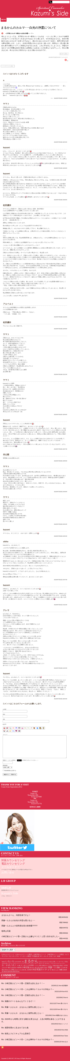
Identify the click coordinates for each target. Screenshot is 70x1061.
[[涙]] (13, 731)
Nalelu (3, 961)
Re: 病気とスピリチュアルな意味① (15, 1034)
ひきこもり (52, 956)
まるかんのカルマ (43, 961)
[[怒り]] (34, 728)
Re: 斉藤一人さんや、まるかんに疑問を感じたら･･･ (22, 1007)
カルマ (15, 963)
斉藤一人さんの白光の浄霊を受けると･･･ (18, 920)
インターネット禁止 (62, 961)
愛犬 (38, 967)
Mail (52, 98)
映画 (58, 956)
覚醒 (60, 970)
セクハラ (41, 963)
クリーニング (20, 963)
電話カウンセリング (13, 864)
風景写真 (15, 971)
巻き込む (32, 967)
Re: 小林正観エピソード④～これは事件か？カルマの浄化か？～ (27, 989)
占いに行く (49, 965)
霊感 (8, 971)
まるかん (31, 961)
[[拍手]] (19, 731)
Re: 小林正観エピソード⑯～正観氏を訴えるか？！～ (23, 983)
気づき (9, 969)
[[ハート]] (4, 728)
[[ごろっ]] (7, 731)
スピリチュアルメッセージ (31, 963)
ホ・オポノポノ (9, 965)
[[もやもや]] (13, 728)
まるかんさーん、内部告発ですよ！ (16, 915)
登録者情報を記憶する (10, 770)
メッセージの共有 (27, 965)
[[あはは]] (25, 728)
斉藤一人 (52, 967)
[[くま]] (40, 728)
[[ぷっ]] (31, 728)
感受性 (42, 967)
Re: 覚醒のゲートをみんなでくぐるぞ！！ (18, 1001)
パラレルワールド (55, 963)
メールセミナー (17, 868)
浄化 (12, 970)
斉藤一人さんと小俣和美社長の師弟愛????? (19, 926)
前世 (40, 965)
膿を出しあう (55, 969)
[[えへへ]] (28, 728)
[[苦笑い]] (16, 728)
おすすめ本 (17, 961)
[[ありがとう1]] (4, 731)
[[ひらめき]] (10, 731)
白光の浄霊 (31, 970)
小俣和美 (19, 967)
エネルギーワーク (7, 963)
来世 (5, 969)
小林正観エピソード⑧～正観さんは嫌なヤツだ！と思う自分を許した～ (30, 936)
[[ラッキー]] (7, 728)
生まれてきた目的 (19, 969)
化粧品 (44, 965)
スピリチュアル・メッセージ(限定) (19, 956)
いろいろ (45, 956)
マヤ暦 (18, 965)
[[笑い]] (19, 728)
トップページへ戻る (7, 66)
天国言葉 (13, 967)
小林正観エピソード (39, 954)
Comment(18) (64, 57)
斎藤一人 (59, 967)
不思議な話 (35, 956)
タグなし (47, 963)
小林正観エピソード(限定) (55, 954)
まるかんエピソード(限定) (23, 954)
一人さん (36, 965)
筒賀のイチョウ (43, 969)
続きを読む (64, 54)
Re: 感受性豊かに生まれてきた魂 (14, 1028)
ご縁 (22, 961)
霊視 (11, 971)
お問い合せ (7, 872)
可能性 (54, 965)
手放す (46, 967)
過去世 (5, 971)
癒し (26, 969)
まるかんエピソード (7, 954)
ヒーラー (62, 963)
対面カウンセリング (13, 860)
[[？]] (22, 728)
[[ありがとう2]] (16, 731)
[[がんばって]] (43, 728)
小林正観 (25, 967)
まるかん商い (52, 961)
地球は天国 (5, 931)
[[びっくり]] (37, 728)
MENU (3, 20)
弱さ (36, 967)
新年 (64, 967)
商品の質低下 (59, 965)
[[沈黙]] (10, 728)
